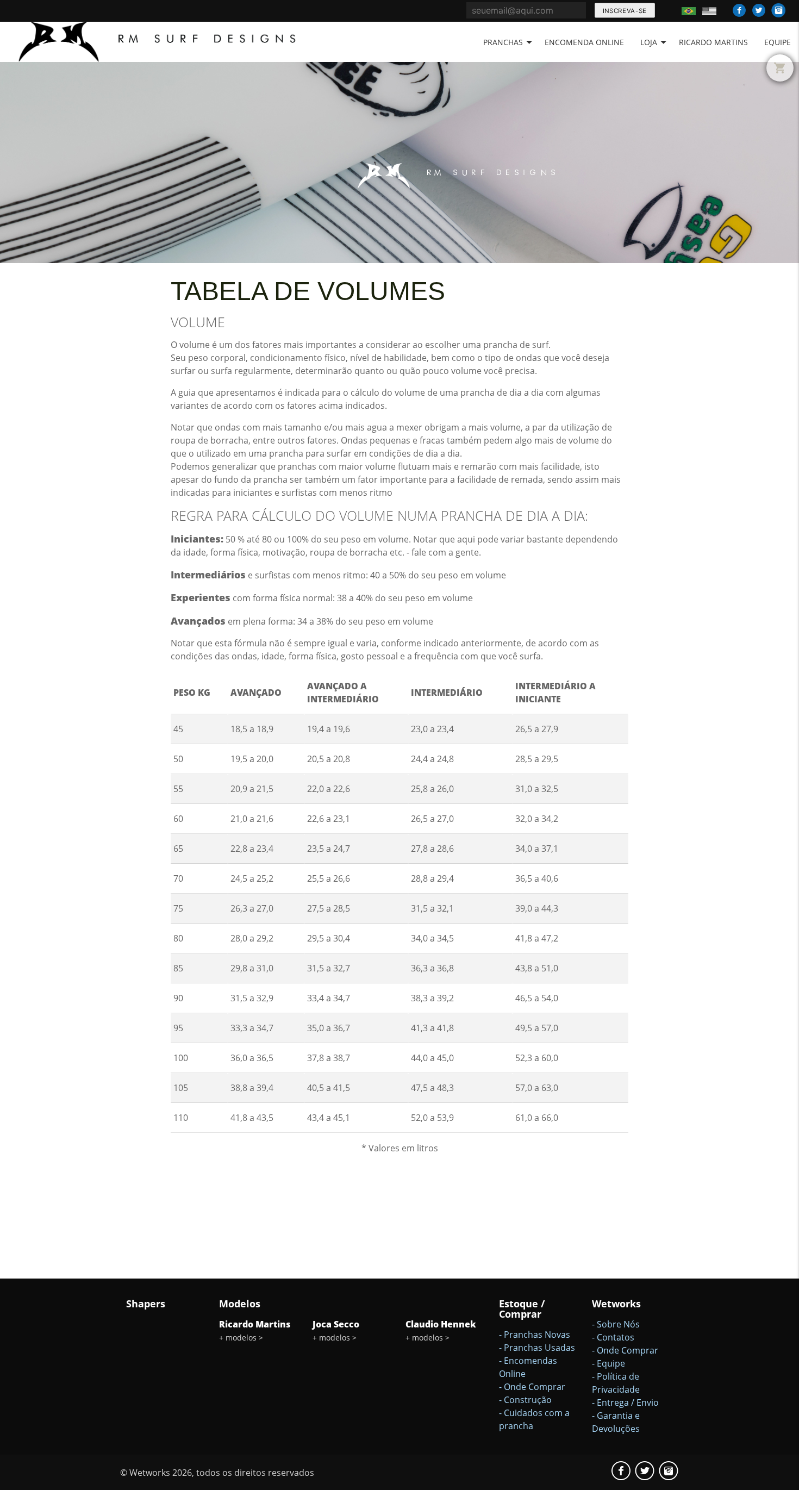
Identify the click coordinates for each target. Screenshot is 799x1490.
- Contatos (613, 1337)
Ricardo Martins (713, 42)
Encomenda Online (584, 42)
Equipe (777, 42)
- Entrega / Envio (625, 1402)
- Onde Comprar (532, 1387)
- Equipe (608, 1363)
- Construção (525, 1400)
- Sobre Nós (616, 1324)
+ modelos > (241, 1337)
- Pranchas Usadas (537, 1348)
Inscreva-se (624, 10)
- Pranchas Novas (534, 1335)
